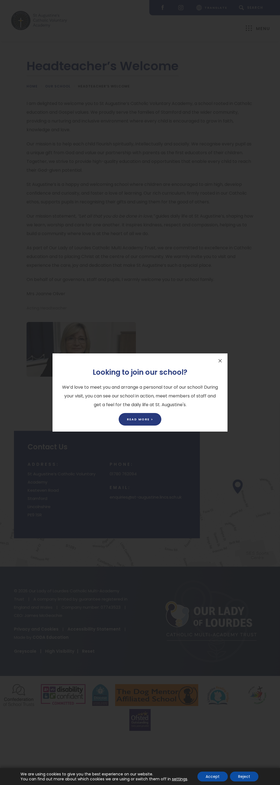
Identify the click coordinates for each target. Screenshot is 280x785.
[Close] (220, 361)
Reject (244, 776)
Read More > (140, 419)
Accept (213, 776)
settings (179, 779)
